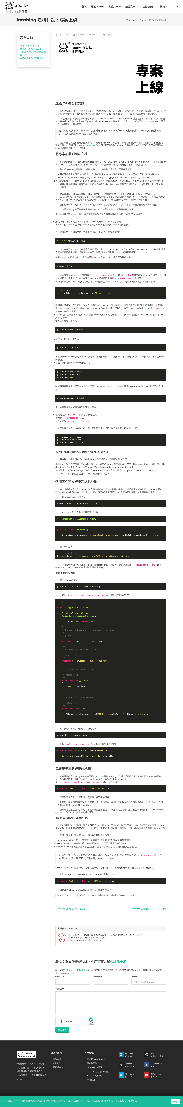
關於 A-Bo (57, 1059)
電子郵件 (98, 976)
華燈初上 (91, 1079)
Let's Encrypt (103, 895)
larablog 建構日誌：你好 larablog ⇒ (149, 908)
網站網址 (135, 976)
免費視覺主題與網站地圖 (32, 58)
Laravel (136, 20)
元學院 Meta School (96, 1059)
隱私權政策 (80, 970)
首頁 (128, 20)
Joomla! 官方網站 (94, 1075)
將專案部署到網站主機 (30, 48)
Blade (75, 895)
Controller (60, 895)
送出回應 (62, 1030)
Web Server (84, 895)
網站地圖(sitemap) (118, 895)
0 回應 (109, 35)
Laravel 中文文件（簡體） (98, 1071)
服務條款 (68, 970)
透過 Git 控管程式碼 (29, 45)
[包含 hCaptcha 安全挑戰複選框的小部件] (75, 1021)
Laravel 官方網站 (94, 1067)
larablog (131, 895)
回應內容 (59, 988)
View (69, 895)
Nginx (94, 895)
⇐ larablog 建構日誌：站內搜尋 (70, 908)
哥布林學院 (92, 1063)
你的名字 (59, 976)
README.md (89, 145)
